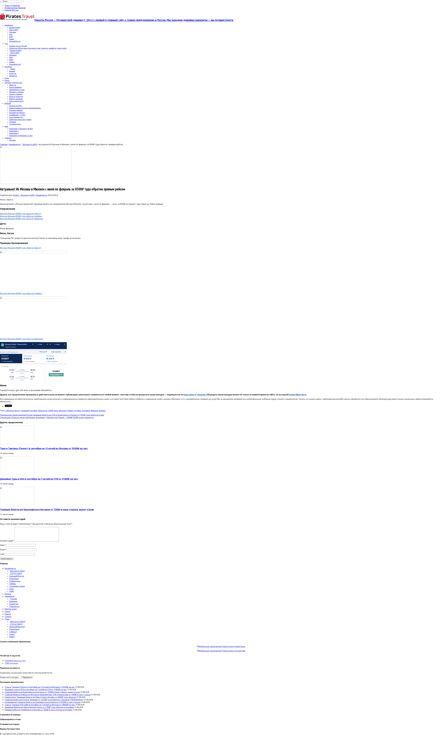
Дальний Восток (14, 41)
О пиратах (8, 138)
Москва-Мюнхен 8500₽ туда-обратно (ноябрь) (21, 216)
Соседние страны (17, 586)
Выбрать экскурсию (16, 99)
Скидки (8, 616)
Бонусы (7, 80)
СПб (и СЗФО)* (14, 53)
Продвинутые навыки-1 (17, 112)
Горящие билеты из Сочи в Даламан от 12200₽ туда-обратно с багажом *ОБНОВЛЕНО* (44, 699)
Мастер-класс (11, 609)
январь (102, 410)
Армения (12, 71)
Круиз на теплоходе (16, 96)
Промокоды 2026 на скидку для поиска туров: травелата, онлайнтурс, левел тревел (38, 48)
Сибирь (11, 39)
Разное (8, 614)
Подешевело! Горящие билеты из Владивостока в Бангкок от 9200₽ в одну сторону (42, 702)
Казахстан (12, 73)
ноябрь (70, 410)
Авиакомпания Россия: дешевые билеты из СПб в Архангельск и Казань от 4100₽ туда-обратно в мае (52, 415)
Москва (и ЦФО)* (15, 50)
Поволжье (12, 32)
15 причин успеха (15, 124)
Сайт (2, 554)
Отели (7, 78)
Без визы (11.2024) (15, 106)
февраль (95, 410)
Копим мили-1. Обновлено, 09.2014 (21, 129)
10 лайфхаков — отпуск (17, 115)
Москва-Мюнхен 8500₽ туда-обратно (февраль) (21, 218)
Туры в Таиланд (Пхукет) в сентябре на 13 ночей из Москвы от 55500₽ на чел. (44, 448)
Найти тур (12, 85)
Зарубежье (8, 66)
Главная (3, 144)
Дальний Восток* (15, 64)
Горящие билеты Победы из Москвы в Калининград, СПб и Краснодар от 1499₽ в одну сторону (48, 694)
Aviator (16, 195)
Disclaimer (12, 140)
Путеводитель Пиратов (15, 8)
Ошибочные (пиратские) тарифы (20, 119)
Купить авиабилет (15, 87)
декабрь (34, 410)
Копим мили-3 (14, 133)
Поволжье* (13, 55)
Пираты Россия (11, 10)
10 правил (12, 122)
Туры (6, 43)
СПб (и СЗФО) (13, 30)
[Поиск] (1, 1)
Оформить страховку (16, 92)
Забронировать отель (17, 89)
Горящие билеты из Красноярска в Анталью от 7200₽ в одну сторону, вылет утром (47, 509)
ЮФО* (11, 60)
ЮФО (11, 37)
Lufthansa (9, 410)
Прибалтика (14, 581)
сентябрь (86, 410)
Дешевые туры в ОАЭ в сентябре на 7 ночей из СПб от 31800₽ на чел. (39, 478)
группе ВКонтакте (297, 394)
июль (56, 410)
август (17, 410)
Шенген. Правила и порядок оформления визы (25, 108)
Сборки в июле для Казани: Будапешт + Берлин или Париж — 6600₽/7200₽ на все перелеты (46, 417)
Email (2, 549)
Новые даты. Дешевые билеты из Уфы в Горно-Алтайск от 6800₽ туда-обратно (40, 697)
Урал (10, 34)
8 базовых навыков (16, 110)
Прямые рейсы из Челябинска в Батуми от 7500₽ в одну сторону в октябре (38, 710)
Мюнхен (63, 410)
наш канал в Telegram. (195, 394)
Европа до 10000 (45, 410)
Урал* (11, 57)
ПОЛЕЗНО (8, 103)
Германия (25, 410)
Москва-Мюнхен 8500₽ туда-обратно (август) (20, 213)
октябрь (77, 410)
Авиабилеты (9, 25)
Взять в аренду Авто (16, 101)
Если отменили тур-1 (16, 117)
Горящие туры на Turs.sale (18, 46)
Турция (12, 69)
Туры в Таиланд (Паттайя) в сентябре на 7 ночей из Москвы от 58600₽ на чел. (40, 704)
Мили (6, 126)
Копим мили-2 (14, 131)
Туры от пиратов (12, 5)
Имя (2, 545)
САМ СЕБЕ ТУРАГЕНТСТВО (13, 83)
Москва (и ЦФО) (14, 27)
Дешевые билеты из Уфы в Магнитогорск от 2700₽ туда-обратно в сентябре (39, 707)
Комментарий (7, 541)
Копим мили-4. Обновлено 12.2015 (20, 135)
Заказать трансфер (15, 94)
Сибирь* (12, 62)
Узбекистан (13, 76)
